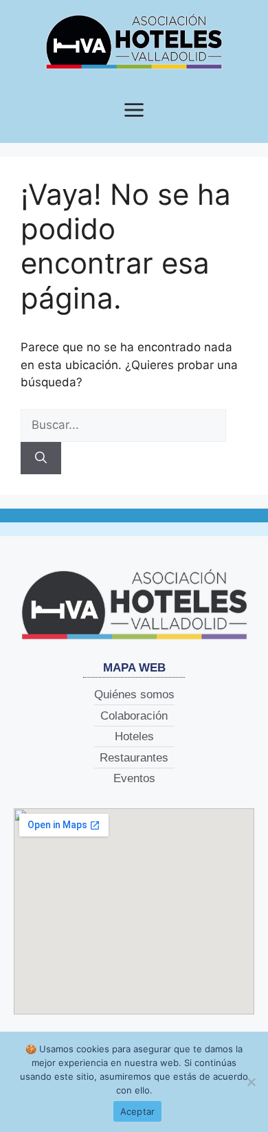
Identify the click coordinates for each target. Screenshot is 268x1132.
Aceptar (137, 1111)
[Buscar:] (123, 425)
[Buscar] (41, 458)
